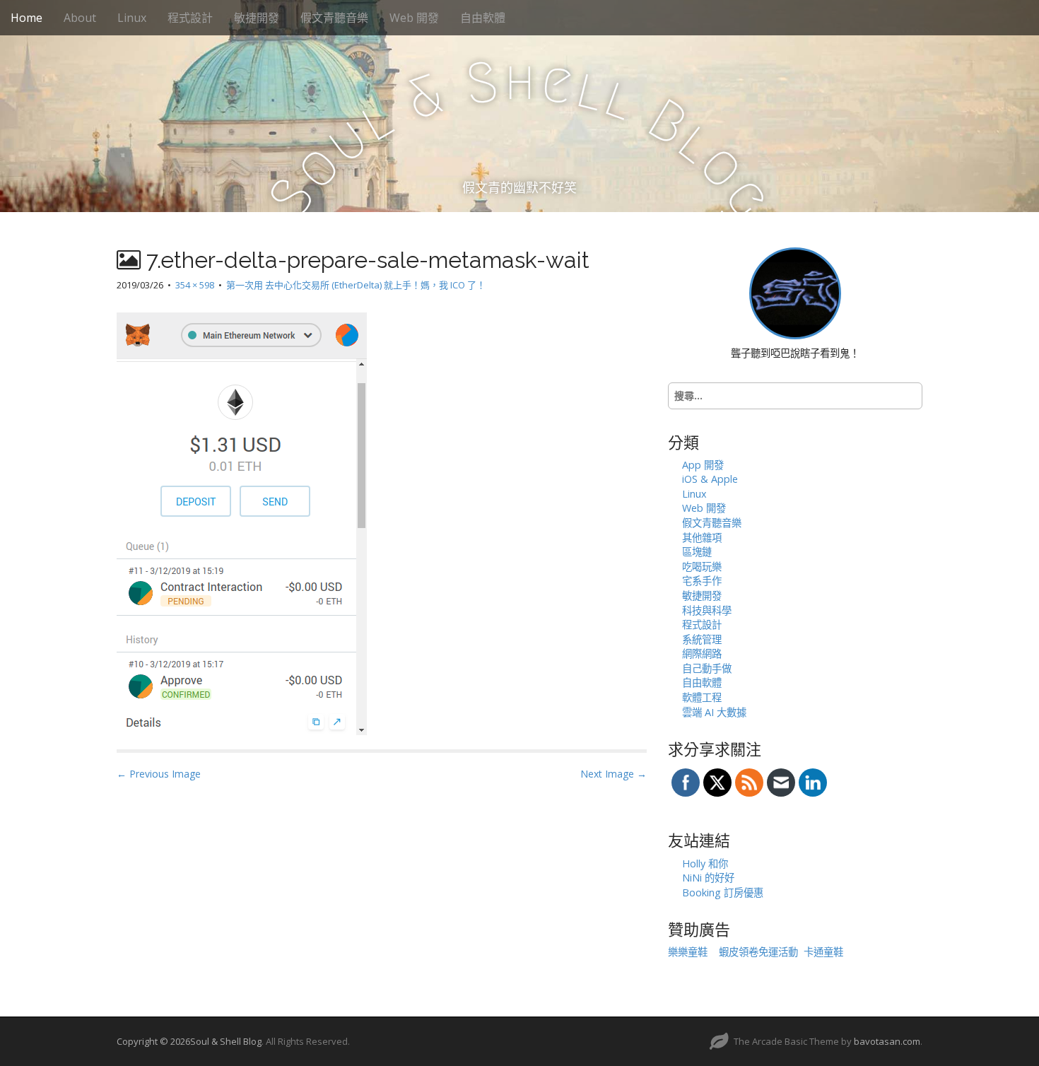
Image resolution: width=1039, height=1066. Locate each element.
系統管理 (702, 639)
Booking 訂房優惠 (722, 892)
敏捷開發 (256, 17)
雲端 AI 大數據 (714, 712)
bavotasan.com (887, 1041)
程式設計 (190, 17)
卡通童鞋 (823, 952)
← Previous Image (159, 773)
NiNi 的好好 (708, 877)
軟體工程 (702, 697)
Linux (131, 17)
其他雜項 (702, 537)
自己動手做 (707, 668)
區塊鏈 (697, 551)
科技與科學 (707, 610)
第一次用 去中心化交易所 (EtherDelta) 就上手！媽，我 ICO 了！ (356, 285)
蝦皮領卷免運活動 (758, 952)
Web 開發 (414, 17)
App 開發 (703, 465)
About (80, 17)
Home (26, 17)
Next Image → (613, 773)
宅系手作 (702, 580)
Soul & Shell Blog (226, 1041)
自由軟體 (482, 17)
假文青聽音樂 (334, 17)
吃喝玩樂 (702, 566)
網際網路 (702, 653)
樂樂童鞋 (688, 952)
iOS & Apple (710, 479)
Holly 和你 (705, 863)
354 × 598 (194, 285)
